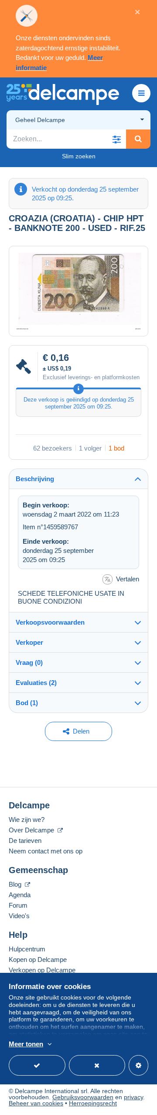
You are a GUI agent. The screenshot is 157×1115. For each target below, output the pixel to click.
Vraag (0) (29, 662)
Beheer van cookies (36, 1103)
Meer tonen (26, 1044)
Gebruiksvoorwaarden (82, 1097)
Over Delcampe (32, 830)
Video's (19, 915)
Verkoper (29, 642)
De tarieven (25, 840)
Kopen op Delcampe (38, 959)
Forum (18, 905)
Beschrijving (35, 478)
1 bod (116, 448)
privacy (133, 1097)
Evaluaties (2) (36, 682)
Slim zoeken (79, 156)
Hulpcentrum (27, 949)
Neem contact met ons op (45, 851)
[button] (116, 139)
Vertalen (127, 579)
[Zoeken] (138, 139)
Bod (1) (27, 702)
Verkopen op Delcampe (42, 970)
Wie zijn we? (26, 819)
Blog (16, 884)
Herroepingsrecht (93, 1103)
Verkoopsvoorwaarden (50, 622)
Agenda (20, 894)
